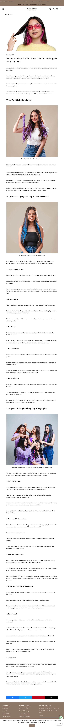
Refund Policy (6, 714)
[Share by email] (51, 697)
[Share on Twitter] (25, 697)
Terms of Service (23, 714)
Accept (32, 725)
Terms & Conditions (24, 716)
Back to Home (8, 14)
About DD (5, 708)
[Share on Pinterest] (38, 697)
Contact (4, 711)
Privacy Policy (6, 716)
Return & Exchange (24, 711)
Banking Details (23, 708)
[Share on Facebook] (12, 697)
